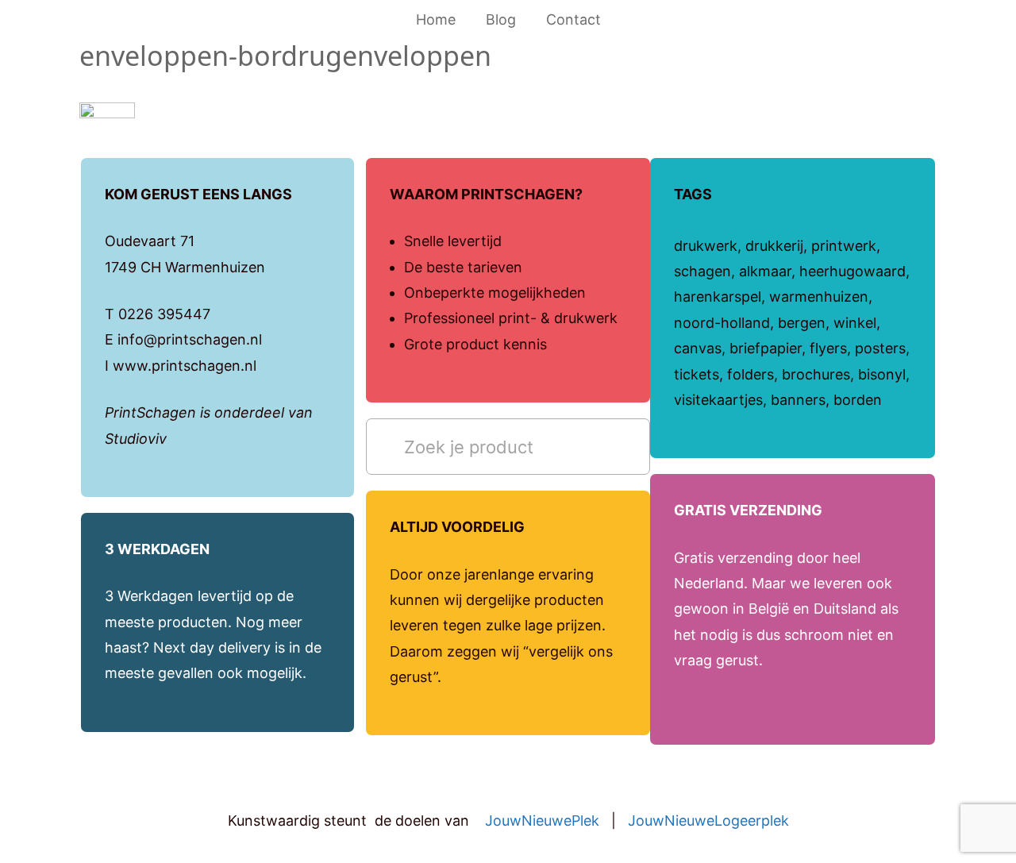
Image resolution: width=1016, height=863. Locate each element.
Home (436, 19)
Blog (501, 19)
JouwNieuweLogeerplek (708, 820)
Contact (573, 19)
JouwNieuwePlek (542, 820)
